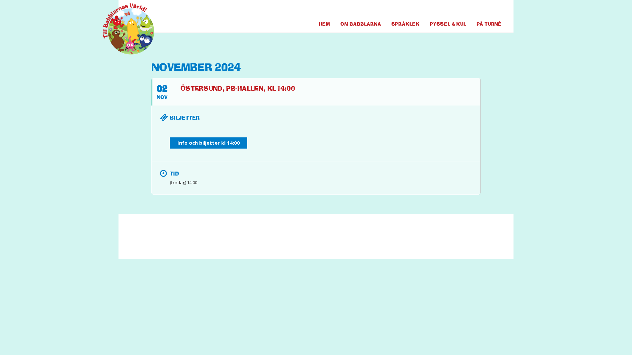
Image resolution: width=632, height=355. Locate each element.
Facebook (471, 9)
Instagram (497, 9)
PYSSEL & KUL (448, 24)
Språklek (405, 24)
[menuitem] (471, 9)
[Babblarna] (123, 29)
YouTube (484, 9)
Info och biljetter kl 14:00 (208, 142)
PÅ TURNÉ (489, 24)
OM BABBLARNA (360, 24)
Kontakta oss (262, 240)
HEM (324, 24)
